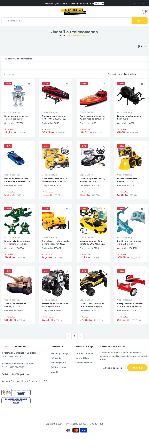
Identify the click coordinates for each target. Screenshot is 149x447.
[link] (29, 84)
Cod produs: (10, 123)
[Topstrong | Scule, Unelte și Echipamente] (73, 12)
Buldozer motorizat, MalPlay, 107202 (127, 180)
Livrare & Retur (83, 358)
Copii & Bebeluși (12, 112)
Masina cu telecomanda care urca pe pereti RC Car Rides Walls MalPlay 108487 (17, 180)
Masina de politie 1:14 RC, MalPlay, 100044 (92, 180)
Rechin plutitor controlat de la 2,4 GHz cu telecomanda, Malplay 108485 (129, 242)
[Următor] (80, 336)
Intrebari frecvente (84, 353)
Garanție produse (84, 362)
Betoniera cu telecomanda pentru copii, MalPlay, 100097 (55, 242)
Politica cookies (58, 367)
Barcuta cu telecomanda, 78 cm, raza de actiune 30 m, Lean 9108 (93, 117)
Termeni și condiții (59, 353)
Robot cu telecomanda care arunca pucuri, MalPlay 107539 (16, 117)
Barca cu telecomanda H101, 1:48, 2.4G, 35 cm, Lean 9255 (53, 117)
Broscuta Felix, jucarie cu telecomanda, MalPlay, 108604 (17, 242)
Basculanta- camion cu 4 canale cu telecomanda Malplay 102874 (54, 180)
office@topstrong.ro (20, 374)
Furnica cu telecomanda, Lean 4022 (129, 117)
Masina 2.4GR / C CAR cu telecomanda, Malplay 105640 (92, 305)
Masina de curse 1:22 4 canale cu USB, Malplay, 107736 (91, 242)
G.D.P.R (54, 372)
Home (62, 35)
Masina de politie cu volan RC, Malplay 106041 (55, 305)
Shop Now (99, 3)
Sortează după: (115, 74)
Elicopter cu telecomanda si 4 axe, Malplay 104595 (130, 305)
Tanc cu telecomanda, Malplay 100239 (15, 305)
